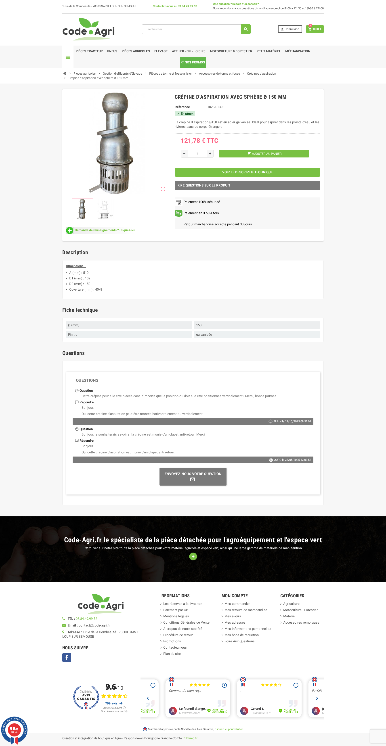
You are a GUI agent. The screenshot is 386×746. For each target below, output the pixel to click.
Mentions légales (176, 616)
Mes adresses (234, 622)
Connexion (289, 29)
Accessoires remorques (301, 622)
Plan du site (172, 654)
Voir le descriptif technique (247, 172)
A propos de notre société (182, 629)
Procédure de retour (178, 635)
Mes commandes (237, 604)
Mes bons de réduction (241, 635)
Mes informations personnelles (247, 629)
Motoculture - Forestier (300, 610)
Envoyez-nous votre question (193, 474)
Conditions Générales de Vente (186, 622)
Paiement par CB (175, 610)
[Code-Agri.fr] (88, 29)
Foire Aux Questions (239, 641)
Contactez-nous (163, 6)
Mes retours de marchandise (245, 610)
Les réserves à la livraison (182, 604)
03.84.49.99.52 (187, 6)
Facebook (66, 657)
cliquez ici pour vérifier (229, 729)
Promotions (172, 641)
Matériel (289, 616)
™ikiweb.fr (190, 738)
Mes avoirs (232, 616)
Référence (182, 107)
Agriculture (291, 604)
